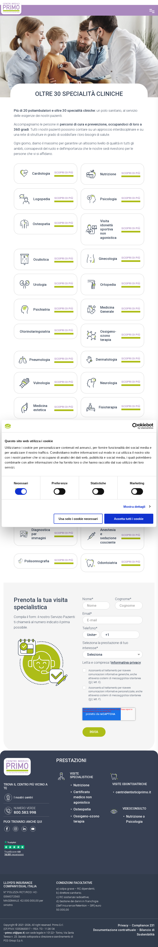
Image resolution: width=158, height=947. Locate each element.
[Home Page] (11, 8)
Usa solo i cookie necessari (78, 519)
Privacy (123, 925)
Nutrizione (81, 785)
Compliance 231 (143, 925)
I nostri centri (23, 797)
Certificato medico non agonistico (82, 797)
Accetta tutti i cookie (128, 519)
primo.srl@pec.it (14, 932)
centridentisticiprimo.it (133, 792)
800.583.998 (25, 812)
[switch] (55, 489)
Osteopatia (82, 809)
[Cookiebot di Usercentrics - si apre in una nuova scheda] (135, 426)
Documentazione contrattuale (114, 930)
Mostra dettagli (134, 506)
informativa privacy (126, 662)
